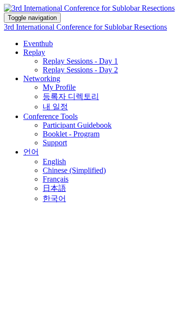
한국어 (54, 198)
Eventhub (38, 43)
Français (55, 179)
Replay (34, 52)
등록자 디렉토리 (71, 96)
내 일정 (55, 106)
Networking (41, 78)
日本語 (54, 188)
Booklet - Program (71, 134)
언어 (31, 152)
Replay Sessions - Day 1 (80, 61)
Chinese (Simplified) (74, 170)
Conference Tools (50, 116)
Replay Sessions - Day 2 (80, 70)
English (54, 161)
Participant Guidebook (77, 125)
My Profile (59, 87)
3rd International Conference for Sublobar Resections (85, 27)
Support (55, 142)
